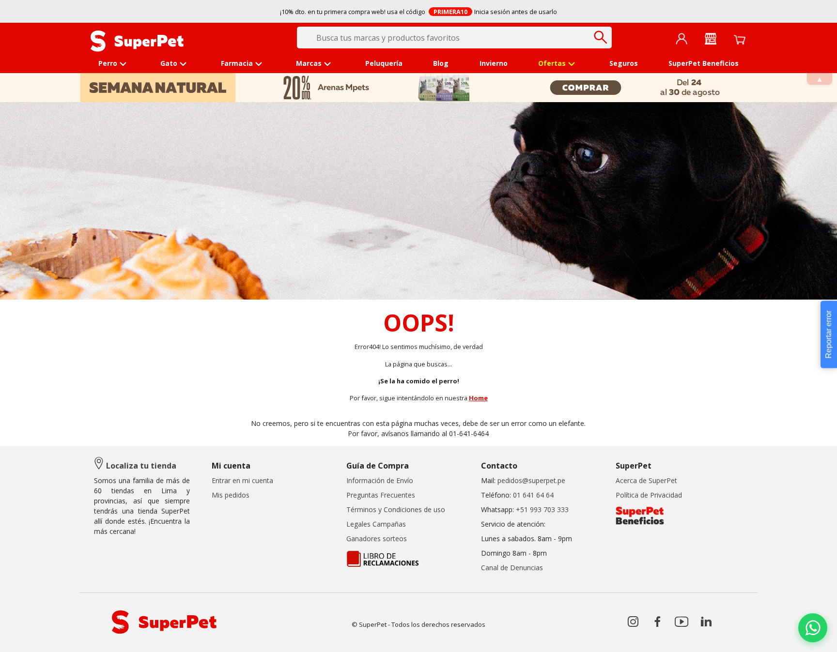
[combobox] (454, 37)
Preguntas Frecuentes (380, 495)
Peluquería (384, 63)
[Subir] (28, 636)
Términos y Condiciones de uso (395, 509)
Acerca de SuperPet (646, 480)
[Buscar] (601, 37)
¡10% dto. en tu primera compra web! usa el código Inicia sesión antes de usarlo (419, 11)
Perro (107, 63)
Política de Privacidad (649, 495)
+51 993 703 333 (542, 509)
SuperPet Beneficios (703, 63)
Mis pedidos (230, 495)
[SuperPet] (137, 40)
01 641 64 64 (533, 495)
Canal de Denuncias (512, 567)
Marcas (309, 63)
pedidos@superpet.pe (531, 480)
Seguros (623, 63)
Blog (441, 63)
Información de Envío (379, 480)
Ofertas (552, 63)
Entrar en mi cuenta (242, 480)
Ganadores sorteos (376, 538)
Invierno (494, 63)
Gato (168, 63)
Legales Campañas (376, 524)
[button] (812, 627)
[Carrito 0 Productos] (739, 38)
